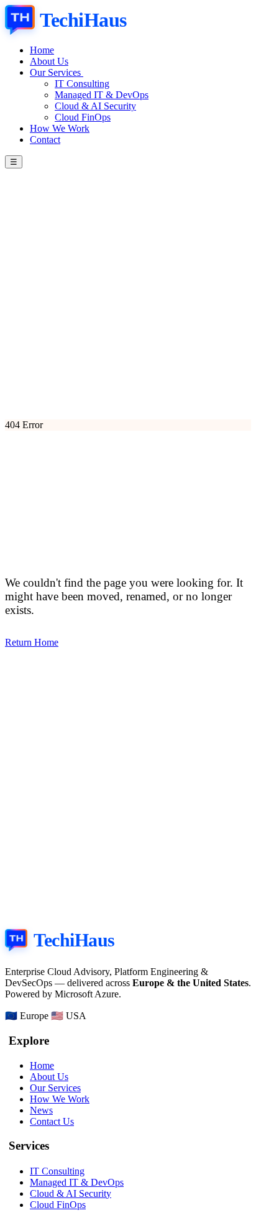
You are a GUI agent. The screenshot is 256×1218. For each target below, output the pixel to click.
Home (42, 50)
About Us (49, 61)
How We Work (59, 128)
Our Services (56, 72)
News (41, 1110)
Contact (45, 139)
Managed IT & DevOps (102, 94)
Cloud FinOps (83, 117)
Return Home (31, 642)
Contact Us (52, 1121)
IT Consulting (82, 83)
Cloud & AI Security (95, 106)
